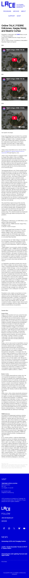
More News (4, 561)
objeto (7, 467)
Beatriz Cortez (17, 464)
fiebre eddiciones (11, 465)
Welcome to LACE (14, 5)
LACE (7, 463)
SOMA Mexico (19, 467)
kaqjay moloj (3, 467)
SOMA (16, 467)
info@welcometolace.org (7, 492)
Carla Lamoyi (22, 464)
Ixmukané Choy (19, 466)
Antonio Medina (11, 464)
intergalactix (17, 465)
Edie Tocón (6, 465)
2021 (7, 464)
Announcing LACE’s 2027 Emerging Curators (13, 541)
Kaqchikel (24, 466)
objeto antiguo (11, 467)
